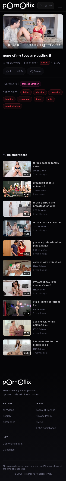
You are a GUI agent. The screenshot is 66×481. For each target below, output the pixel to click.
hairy (39, 99)
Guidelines (9, 449)
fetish (26, 92)
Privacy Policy (44, 416)
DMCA (39, 422)
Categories (9, 422)
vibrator (40, 92)
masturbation (12, 106)
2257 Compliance (46, 428)
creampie (25, 99)
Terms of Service (45, 410)
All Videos (8, 410)
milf (50, 99)
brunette (55, 92)
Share (37, 71)
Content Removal (12, 443)
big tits (9, 99)
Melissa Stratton (30, 84)
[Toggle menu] (60, 6)
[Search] (50, 6)
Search (7, 416)
